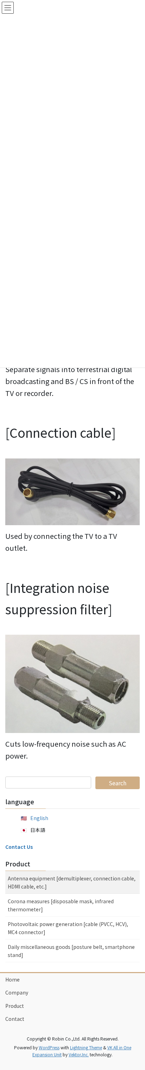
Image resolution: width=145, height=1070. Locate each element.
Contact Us (19, 846)
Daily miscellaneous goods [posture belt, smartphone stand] (71, 950)
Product (17, 863)
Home (12, 979)
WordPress (49, 1047)
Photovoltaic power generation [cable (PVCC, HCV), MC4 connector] (68, 928)
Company (16, 992)
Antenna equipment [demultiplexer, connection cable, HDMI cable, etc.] (71, 882)
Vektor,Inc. (79, 1054)
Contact (14, 1018)
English (39, 817)
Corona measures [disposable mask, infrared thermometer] (61, 905)
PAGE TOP (134, 1031)
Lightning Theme (86, 1047)
